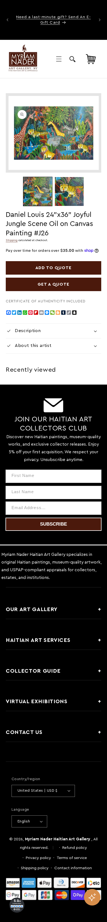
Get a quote (53, 284)
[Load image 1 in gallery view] (37, 191)
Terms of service (72, 858)
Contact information (73, 868)
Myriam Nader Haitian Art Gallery (57, 839)
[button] (58, 59)
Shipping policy (35, 868)
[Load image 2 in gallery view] (69, 191)
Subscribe (53, 524)
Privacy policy (38, 858)
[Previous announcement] (7, 20)
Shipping (12, 240)
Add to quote (53, 268)
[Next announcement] (100, 20)
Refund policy (74, 848)
